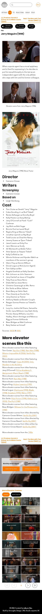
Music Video (20, 12)
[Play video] (21, 51)
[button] (11, 468)
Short (33, 12)
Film (10, 12)
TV (13, 12)
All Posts (4, 12)
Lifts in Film (28, 608)
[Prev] (14, 585)
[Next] (27, 585)
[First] (7, 585)
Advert (27, 12)
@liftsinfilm (32, 464)
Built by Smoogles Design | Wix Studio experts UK (21, 611)
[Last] (34, 585)
